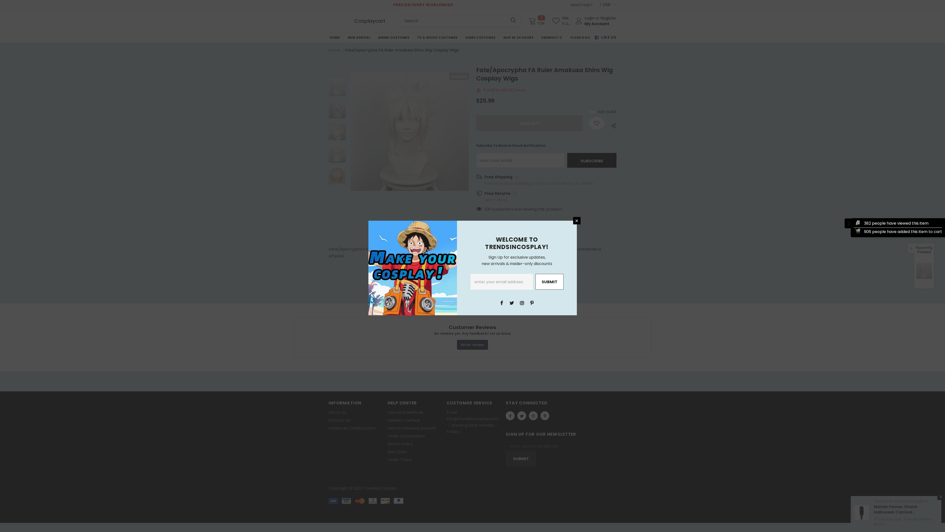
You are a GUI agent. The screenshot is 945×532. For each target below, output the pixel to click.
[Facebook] (501, 302)
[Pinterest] (532, 302)
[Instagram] (522, 302)
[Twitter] (512, 302)
